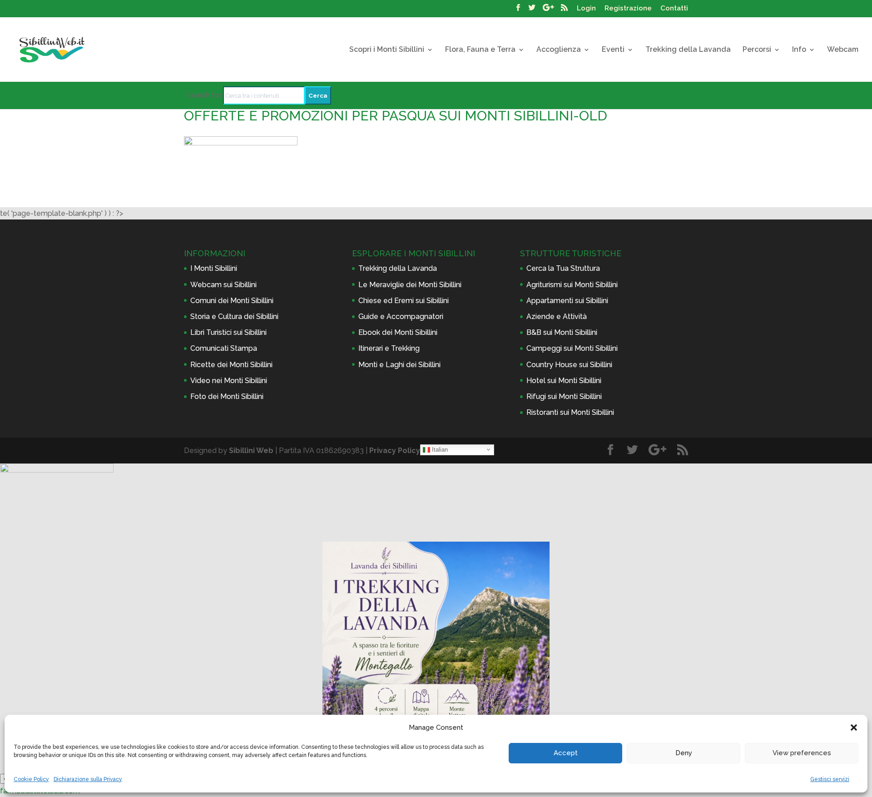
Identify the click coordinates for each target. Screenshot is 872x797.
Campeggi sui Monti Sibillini (572, 348)
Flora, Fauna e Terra (480, 50)
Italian (439, 449)
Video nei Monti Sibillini (228, 380)
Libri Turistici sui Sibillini (228, 332)
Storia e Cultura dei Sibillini (234, 316)
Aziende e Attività (556, 316)
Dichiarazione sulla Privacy (88, 779)
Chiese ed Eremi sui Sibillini (403, 300)
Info (799, 50)
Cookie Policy (31, 779)
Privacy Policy (394, 450)
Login (586, 8)
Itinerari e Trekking (389, 348)
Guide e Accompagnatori (400, 316)
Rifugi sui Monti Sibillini (564, 396)
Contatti (674, 8)
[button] (853, 727)
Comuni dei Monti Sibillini (231, 300)
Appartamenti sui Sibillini (567, 300)
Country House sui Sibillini (569, 364)
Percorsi (757, 50)
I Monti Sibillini (213, 268)
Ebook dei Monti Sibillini (397, 332)
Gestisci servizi (829, 779)
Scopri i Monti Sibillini (386, 50)
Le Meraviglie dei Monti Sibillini (409, 284)
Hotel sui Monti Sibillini (563, 380)
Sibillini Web (251, 450)
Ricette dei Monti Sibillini (231, 364)
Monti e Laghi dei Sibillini (399, 364)
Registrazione (628, 8)
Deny (683, 753)
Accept (566, 753)
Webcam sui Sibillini (223, 284)
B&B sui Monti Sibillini (561, 332)
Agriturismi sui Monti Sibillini (572, 284)
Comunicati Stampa (223, 348)
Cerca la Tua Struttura (563, 268)
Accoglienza (558, 50)
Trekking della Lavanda (688, 50)
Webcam (842, 50)
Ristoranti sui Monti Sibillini (570, 412)
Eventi (613, 50)
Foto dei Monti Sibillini (226, 396)
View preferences (802, 753)
